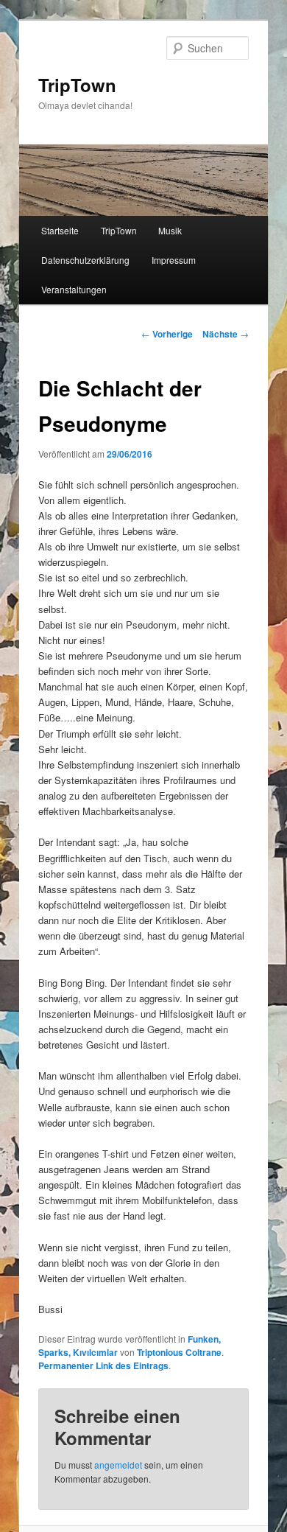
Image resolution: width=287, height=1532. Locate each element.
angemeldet (118, 1464)
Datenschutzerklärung (85, 259)
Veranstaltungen (74, 289)
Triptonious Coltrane (179, 1352)
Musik (170, 230)
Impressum (174, 259)
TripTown (77, 84)
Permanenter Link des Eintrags (103, 1365)
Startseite (60, 230)
